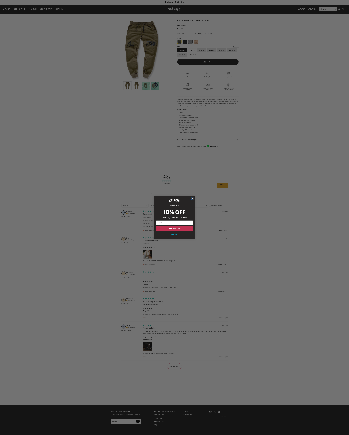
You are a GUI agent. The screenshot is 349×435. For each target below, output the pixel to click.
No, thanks (174, 234)
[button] (174, 200)
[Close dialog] (192, 198)
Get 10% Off (174, 228)
